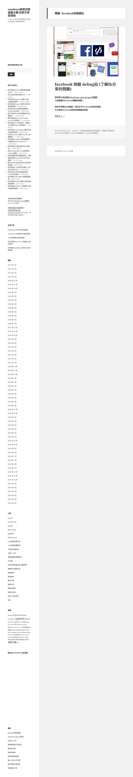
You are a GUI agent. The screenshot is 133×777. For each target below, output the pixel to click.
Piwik (27, 630)
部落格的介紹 (12, 768)
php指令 (11, 534)
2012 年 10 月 (12, 445)
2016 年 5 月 (12, 308)
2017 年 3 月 (12, 269)
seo (9, 632)
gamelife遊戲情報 (14, 733)
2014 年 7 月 (12, 382)
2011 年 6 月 (12, 495)
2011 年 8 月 (12, 488)
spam (15, 632)
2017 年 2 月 (12, 273)
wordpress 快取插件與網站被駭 (19, 234)
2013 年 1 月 (12, 437)
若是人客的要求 (13, 596)
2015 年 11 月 (12, 331)
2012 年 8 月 (12, 452)
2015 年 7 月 (12, 347)
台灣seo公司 (12, 741)
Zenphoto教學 (12, 637)
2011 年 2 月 (12, 503)
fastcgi (27, 622)
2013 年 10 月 (12, 413)
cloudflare (11, 619)
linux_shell (12, 530)
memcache (19, 627)
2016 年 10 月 (12, 288)
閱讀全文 (60, 116)
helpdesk (19, 624)
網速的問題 (12, 588)
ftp (15, 624)
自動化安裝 (12, 592)
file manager (11, 624)
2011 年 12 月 (12, 472)
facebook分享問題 (62, 133)
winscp (10, 635)
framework (12, 522)
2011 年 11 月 (12, 476)
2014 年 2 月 (12, 402)
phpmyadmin (20, 630)
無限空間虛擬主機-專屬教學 (17, 565)
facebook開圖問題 (77, 133)
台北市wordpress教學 (16, 737)
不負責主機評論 (13, 549)
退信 (18, 642)
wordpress (17, 635)
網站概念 (11, 577)
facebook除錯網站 (91, 133)
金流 (9, 600)
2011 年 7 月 (12, 491)
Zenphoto (27, 635)
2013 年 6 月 (12, 425)
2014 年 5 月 (12, 390)
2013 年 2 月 (12, 433)
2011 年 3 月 (12, 499)
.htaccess (11, 615)
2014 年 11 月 (12, 370)
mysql (25, 627)
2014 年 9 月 (12, 378)
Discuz (27, 619)
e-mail (22, 622)
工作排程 (26, 637)
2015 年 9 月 (12, 339)
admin (75, 131)
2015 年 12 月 (12, 327)
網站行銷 (11, 580)
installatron (24, 624)
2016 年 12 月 (12, 281)
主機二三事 (12, 553)
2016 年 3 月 (12, 316)
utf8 (21, 632)
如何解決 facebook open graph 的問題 (80, 97)
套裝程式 (21, 637)
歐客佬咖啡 (12, 752)
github (10, 526)
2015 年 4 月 (12, 355)
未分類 (10, 561)
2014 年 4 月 (12, 394)
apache (17, 615)
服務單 (9, 639)
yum (23, 635)
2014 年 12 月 (12, 366)
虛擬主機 (12, 642)
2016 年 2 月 (12, 320)
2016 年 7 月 (12, 300)
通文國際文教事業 (14, 764)
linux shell (14, 627)
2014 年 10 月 (12, 374)
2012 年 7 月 (12, 456)
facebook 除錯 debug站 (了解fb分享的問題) (85, 86)
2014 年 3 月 (12, 398)
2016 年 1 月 (12, 324)
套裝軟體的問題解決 (15, 557)
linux (10, 627)
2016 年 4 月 (12, 312)
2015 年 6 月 (12, 351)
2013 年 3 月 (12, 429)
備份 (17, 637)
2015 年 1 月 (12, 363)
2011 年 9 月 (12, 484)
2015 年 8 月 (12, 343)
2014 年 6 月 (12, 386)
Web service (12, 537)
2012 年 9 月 (12, 448)
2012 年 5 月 (12, 460)
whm (24, 632)
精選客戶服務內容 (14, 569)
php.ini (14, 630)
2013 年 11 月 (12, 409)
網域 (17, 639)
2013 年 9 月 (12, 417)
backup (23, 615)
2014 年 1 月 (12, 406)
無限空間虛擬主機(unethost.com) (14, 211)
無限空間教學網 (13, 756)
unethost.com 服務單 (22, 201)
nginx (30, 627)
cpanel (10, 518)
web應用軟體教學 (14, 545)
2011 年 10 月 (12, 480)
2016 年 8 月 (12, 296)
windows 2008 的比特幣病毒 (18, 230)
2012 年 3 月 (12, 468)
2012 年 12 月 (12, 441)
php (9, 630)
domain (17, 622)
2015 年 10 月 (12, 335)
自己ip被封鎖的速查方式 (16, 95)
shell (11, 632)
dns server (11, 622)
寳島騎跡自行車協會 (15, 745)
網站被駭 (21, 639)
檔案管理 (13, 639)
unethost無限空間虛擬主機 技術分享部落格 (19, 12)
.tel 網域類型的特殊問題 (16, 238)
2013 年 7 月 (12, 421)
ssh (18, 632)
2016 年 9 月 (12, 292)
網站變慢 (26, 639)
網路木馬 (11, 584)
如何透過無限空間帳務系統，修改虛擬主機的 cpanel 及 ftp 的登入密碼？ (19, 158)
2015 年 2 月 (12, 359)
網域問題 (11, 573)
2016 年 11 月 (12, 284)
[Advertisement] (19, 44)
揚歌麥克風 (12, 748)
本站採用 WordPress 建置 (64, 151)
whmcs (28, 632)
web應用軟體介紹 (14, 541)
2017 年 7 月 (12, 265)
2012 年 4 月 (12, 464)
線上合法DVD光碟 (14, 760)
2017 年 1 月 (12, 277)
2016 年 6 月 (12, 304)
